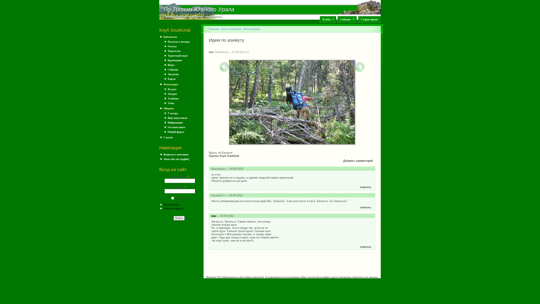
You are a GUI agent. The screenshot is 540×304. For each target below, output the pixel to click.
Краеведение (175, 60)
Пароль (180, 187)
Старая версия (369, 19)
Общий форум (176, 131)
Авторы (172, 93)
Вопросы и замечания (176, 154)
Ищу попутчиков (177, 118)
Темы (171, 103)
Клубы (325, 19)
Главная (214, 29)
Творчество (174, 51)
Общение (168, 108)
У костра (173, 113)
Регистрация (171, 204)
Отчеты (172, 46)
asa (211, 52)
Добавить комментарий (358, 160)
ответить (365, 187)
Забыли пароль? (174, 208)
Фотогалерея (170, 84)
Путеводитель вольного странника (192, 16)
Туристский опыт (178, 55)
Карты (172, 78)
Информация (175, 122)
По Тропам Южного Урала (198, 9)
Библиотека (170, 36)
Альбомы (173, 98)
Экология (173, 74)
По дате (172, 89)
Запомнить (182, 198)
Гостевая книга (176, 127)
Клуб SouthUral (231, 29)
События (344, 19)
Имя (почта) (180, 177)
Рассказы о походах (179, 41)
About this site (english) (176, 159)
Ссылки (168, 137)
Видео (171, 65)
